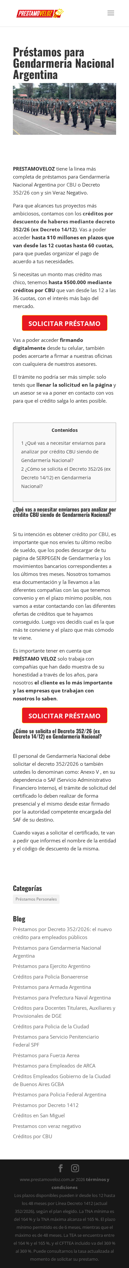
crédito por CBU (90, 534)
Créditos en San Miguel (39, 1115)
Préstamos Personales (36, 899)
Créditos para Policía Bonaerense (50, 976)
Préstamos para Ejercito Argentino (51, 966)
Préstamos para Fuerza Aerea (46, 1055)
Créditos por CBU (32, 1136)
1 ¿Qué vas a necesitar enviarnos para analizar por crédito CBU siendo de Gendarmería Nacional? (63, 451)
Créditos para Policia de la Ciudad (51, 1026)
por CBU (66, 184)
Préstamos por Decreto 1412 (46, 1105)
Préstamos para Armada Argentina (52, 987)
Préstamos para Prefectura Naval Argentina (62, 997)
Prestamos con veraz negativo (47, 1126)
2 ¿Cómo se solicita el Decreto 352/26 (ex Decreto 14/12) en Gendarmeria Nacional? (65, 477)
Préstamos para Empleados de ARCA (54, 1065)
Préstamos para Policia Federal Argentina (59, 1094)
